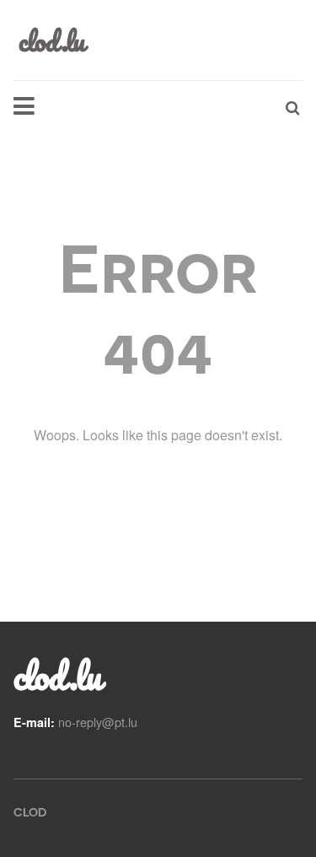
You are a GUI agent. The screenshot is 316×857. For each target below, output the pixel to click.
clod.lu (56, 675)
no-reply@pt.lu (97, 721)
